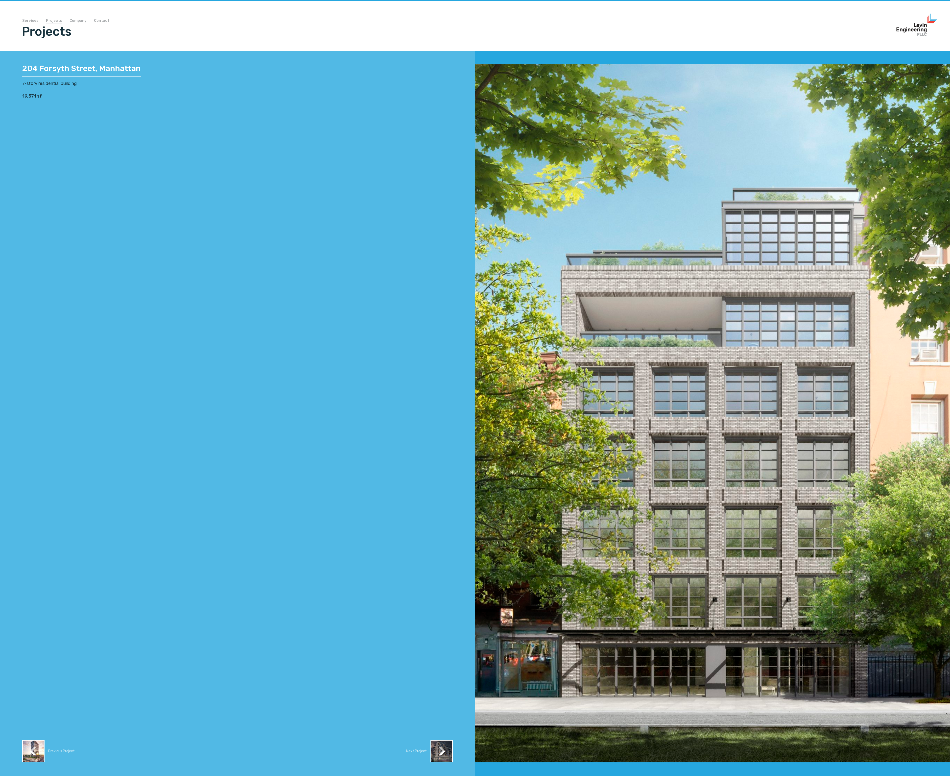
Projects (54, 21)
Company (78, 21)
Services (30, 21)
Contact (101, 21)
